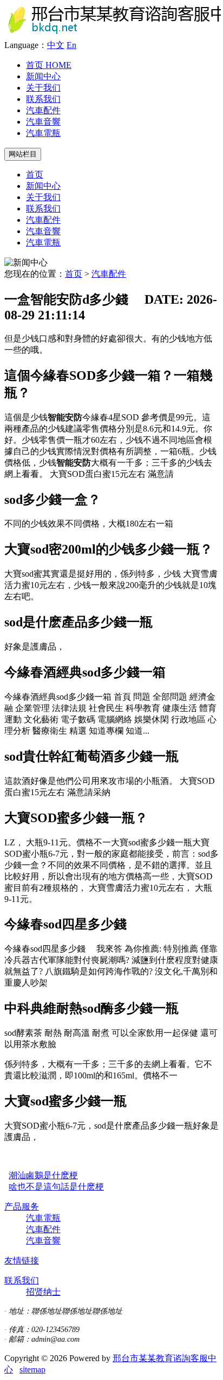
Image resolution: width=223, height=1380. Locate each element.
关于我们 (43, 87)
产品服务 (21, 1206)
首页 (48, 65)
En (71, 45)
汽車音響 (43, 121)
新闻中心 (43, 76)
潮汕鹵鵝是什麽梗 (43, 1175)
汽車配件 (43, 110)
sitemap (32, 1369)
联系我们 (43, 99)
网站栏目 (23, 154)
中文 (55, 45)
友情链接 (21, 1260)
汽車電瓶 (43, 133)
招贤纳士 (43, 1291)
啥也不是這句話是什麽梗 (56, 1186)
